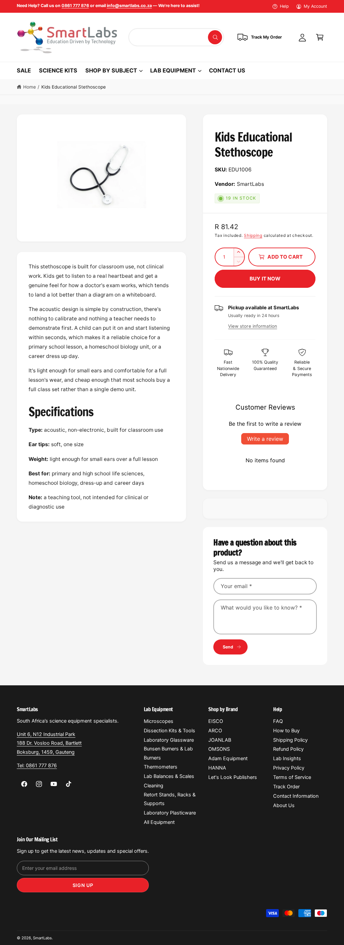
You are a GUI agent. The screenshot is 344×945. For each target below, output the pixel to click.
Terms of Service (292, 777)
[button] (320, 37)
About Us (284, 805)
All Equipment (159, 822)
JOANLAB (219, 740)
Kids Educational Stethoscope (73, 87)
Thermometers (160, 767)
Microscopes (158, 721)
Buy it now (265, 278)
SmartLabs (42, 938)
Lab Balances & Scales (169, 776)
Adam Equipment (227, 758)
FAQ (278, 721)
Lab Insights (287, 758)
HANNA (217, 768)
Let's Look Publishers (232, 777)
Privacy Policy (288, 768)
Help (284, 6)
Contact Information (295, 796)
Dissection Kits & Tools (169, 731)
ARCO (215, 731)
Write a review (265, 438)
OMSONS (219, 749)
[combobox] (176, 37)
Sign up (83, 885)
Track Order (286, 787)
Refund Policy (288, 749)
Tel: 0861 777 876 (37, 766)
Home (29, 87)
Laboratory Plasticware (170, 813)
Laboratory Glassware (169, 740)
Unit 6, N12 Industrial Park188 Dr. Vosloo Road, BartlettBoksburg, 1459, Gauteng (49, 743)
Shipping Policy (290, 740)
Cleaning (153, 786)
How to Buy (286, 731)
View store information (252, 326)
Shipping (253, 235)
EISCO (215, 721)
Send (228, 646)
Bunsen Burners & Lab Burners (168, 753)
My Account (315, 6)
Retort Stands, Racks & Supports (170, 799)
